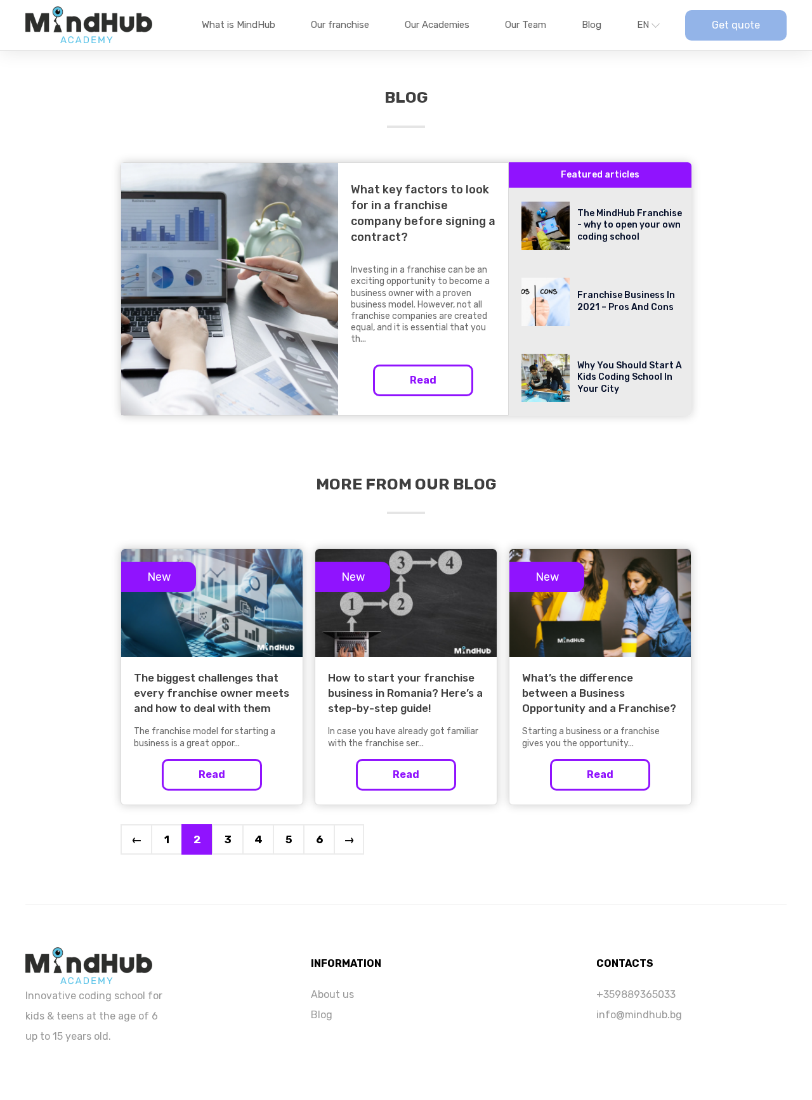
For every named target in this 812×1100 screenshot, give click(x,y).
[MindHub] (88, 964)
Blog (591, 24)
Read (423, 380)
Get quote (736, 25)
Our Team (525, 24)
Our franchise (340, 24)
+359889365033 (636, 994)
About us (332, 994)
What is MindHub (238, 24)
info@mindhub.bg (639, 1015)
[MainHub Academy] (88, 25)
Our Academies (437, 24)
